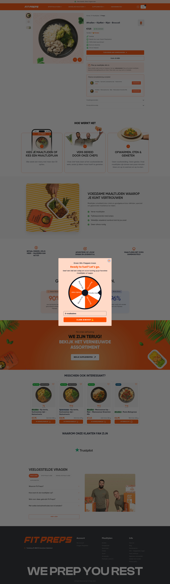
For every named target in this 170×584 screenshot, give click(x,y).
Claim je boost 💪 (85, 319)
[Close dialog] (109, 260)
